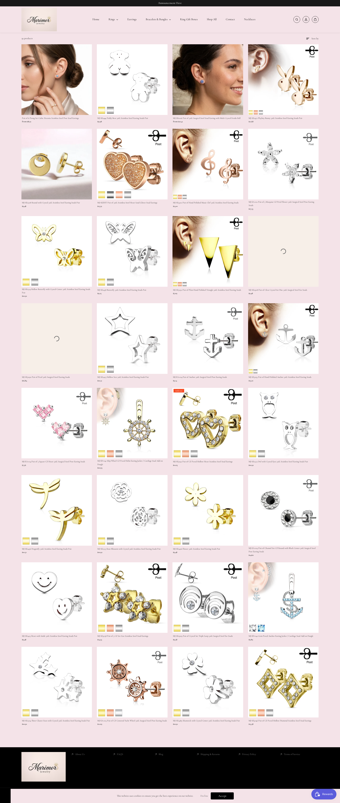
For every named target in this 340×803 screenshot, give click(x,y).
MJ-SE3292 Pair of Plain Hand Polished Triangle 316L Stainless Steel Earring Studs (207, 290)
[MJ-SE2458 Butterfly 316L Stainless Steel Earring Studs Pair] (132, 251)
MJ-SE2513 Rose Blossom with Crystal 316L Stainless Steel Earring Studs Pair (129, 549)
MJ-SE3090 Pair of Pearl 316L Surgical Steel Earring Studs (46, 377)
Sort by (315, 38)
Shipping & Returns (210, 754)
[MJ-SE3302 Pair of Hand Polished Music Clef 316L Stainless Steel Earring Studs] (207, 164)
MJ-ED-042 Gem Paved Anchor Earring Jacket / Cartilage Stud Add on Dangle (281, 636)
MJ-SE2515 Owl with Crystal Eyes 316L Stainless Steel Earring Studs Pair (278, 461)
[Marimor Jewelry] (39, 19)
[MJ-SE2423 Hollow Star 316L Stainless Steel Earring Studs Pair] (132, 338)
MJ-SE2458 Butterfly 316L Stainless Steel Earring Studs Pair (121, 290)
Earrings (132, 19)
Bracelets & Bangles (157, 19)
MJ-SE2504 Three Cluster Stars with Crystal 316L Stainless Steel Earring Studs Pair (56, 720)
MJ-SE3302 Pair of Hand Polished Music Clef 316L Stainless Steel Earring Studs (206, 202)
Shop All (212, 19)
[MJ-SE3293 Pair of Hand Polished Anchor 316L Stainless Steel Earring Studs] (283, 338)
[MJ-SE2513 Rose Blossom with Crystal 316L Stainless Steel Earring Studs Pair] (132, 510)
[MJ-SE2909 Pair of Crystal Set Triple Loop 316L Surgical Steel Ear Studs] (207, 597)
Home (95, 19)
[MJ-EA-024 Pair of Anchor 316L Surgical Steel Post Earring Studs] (207, 338)
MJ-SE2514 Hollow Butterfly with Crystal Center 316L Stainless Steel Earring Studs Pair (56, 291)
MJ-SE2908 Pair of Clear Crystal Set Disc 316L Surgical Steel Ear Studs (278, 290)
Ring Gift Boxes (189, 19)
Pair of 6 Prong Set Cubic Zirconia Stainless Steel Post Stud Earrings (50, 118)
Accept (222, 796)
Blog (161, 754)
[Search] (296, 19)
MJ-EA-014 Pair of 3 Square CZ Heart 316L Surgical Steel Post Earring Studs (53, 461)
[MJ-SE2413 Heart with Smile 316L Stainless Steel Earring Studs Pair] (56, 597)
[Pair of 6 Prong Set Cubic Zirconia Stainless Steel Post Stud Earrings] (56, 79)
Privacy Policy (249, 754)
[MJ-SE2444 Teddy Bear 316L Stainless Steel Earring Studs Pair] (132, 79)
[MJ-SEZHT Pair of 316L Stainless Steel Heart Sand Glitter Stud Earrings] (132, 164)
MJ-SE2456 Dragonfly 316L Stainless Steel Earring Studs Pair (47, 549)
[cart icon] (315, 19)
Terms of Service (292, 754)
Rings (112, 19)
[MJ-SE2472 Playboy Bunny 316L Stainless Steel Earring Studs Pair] (283, 79)
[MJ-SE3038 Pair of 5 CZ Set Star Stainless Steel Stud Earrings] (132, 597)
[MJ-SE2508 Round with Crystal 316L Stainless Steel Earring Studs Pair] (56, 164)
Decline (204, 795)
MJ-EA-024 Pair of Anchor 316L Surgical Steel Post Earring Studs (200, 377)
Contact (230, 19)
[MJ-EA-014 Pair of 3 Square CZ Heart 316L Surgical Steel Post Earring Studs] (56, 423)
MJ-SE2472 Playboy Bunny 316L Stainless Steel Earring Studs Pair (275, 118)
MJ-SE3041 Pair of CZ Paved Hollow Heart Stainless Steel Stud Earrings (203, 461)
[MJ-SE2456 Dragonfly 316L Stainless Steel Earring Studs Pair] (56, 510)
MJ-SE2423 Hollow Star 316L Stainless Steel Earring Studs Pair (123, 377)
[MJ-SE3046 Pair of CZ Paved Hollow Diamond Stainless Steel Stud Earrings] (283, 682)
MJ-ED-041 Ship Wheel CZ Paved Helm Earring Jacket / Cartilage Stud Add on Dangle (130, 462)
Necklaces (249, 19)
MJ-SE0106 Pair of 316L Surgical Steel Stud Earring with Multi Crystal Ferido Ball (206, 118)
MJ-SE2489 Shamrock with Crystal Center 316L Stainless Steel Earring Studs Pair (206, 720)
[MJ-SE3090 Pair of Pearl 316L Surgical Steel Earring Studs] (56, 338)
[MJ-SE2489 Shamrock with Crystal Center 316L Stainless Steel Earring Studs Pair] (207, 682)
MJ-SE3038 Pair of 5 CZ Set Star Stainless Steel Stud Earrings (122, 636)
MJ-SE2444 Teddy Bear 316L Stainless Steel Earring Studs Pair (122, 118)
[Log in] (306, 19)
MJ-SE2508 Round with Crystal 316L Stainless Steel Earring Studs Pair (51, 202)
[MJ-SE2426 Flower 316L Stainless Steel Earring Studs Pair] (207, 510)
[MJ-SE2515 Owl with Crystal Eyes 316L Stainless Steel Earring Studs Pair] (283, 423)
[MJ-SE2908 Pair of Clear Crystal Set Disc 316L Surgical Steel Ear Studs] (283, 251)
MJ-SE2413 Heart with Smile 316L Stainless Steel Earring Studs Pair (49, 636)
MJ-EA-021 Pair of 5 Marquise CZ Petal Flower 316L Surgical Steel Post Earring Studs (281, 204)
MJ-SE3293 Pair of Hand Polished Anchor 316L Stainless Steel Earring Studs (280, 377)
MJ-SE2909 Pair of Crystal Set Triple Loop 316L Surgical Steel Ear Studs (203, 636)
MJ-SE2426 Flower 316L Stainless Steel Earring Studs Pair (196, 549)
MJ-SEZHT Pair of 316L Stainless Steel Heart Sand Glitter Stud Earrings (127, 202)
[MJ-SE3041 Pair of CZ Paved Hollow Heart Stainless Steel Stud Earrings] (207, 423)
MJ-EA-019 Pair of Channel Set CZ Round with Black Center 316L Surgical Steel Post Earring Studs (282, 550)
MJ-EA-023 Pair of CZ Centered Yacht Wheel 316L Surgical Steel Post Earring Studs (132, 720)
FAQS (120, 754)
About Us (80, 754)
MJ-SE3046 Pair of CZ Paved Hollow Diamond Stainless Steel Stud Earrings (280, 720)
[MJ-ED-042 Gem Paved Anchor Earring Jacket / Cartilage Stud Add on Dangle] (283, 597)
